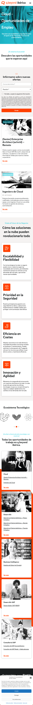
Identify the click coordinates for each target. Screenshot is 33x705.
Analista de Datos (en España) (12, 565)
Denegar (16, 695)
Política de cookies (9, 702)
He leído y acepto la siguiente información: (17, 94)
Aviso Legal (25, 702)
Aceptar (16, 691)
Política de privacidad (18, 702)
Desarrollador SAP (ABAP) (12, 605)
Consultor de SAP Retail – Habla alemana (16, 649)
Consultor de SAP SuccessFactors (14, 646)
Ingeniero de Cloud (9, 482)
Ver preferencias (16, 699)
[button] (30, 678)
